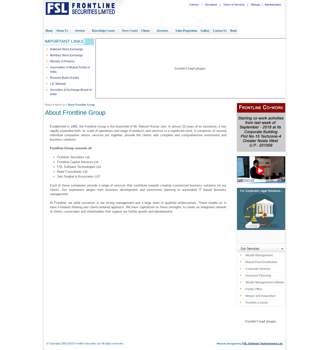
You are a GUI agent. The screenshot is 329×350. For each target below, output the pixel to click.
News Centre (130, 30)
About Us (62, 30)
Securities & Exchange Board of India (71, 92)
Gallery (205, 30)
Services (80, 30)
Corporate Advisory (257, 269)
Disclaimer (211, 4)
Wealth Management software (264, 282)
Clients (145, 30)
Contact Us (220, 30)
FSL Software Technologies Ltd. (262, 343)
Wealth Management (259, 255)
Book (233, 30)
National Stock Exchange (66, 49)
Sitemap (255, 4)
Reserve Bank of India (64, 77)
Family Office (253, 289)
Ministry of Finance (62, 61)
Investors (162, 30)
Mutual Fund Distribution (261, 262)
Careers (194, 4)
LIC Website (58, 84)
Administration (273, 4)
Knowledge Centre (103, 30)
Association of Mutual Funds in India (70, 69)
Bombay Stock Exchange (66, 55)
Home (49, 30)
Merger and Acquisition (260, 296)
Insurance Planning (258, 275)
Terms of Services (234, 4)
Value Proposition (186, 30)
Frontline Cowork (256, 302)
